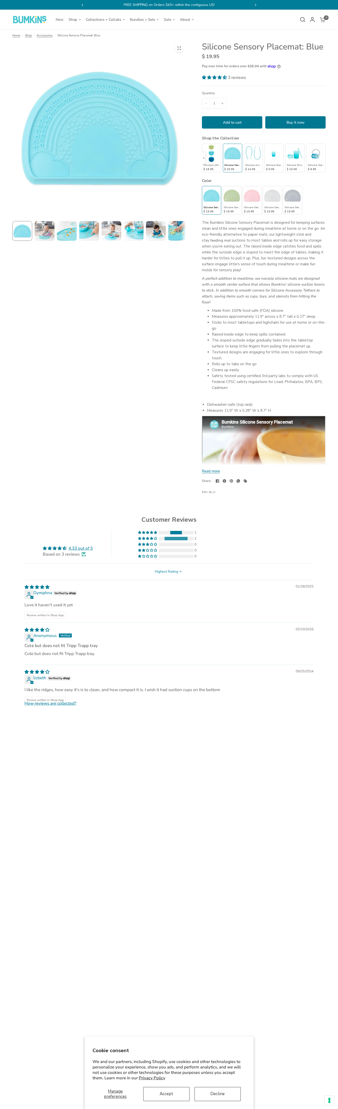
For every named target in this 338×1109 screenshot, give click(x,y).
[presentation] (204, 158)
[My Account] (312, 19)
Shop (28, 35)
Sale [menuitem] (167, 19)
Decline (217, 1094)
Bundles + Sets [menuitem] (142, 19)
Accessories (45, 35)
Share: (207, 481)
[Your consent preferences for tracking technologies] (329, 1100)
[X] (224, 481)
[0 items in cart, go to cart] (321, 19)
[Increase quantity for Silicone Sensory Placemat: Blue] (222, 103)
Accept (166, 1094)
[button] (215, 77)
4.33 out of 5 (81, 548)
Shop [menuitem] (73, 19)
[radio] (211, 158)
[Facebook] (217, 481)
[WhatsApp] (238, 481)
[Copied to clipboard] (245, 481)
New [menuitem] (60, 19)
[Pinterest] (231, 481)
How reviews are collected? (50, 703)
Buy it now (296, 122)
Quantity (208, 93)
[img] (36, 587)
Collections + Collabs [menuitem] (103, 19)
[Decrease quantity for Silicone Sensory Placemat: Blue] (206, 103)
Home (16, 35)
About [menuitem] (185, 19)
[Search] (303, 19)
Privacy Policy (152, 1078)
